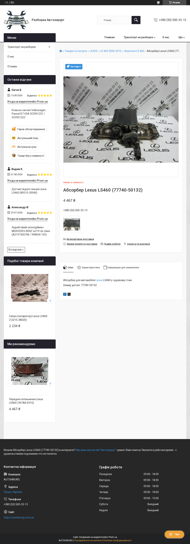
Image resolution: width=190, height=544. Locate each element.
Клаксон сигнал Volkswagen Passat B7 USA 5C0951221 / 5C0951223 (29, 114)
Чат (177, 534)
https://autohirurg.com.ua (19, 517)
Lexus (99, 280)
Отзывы (12, 66)
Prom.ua (113, 537)
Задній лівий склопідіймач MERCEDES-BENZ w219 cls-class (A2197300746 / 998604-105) (31, 231)
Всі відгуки (15, 249)
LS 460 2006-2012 (111, 51)
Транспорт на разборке (138, 37)
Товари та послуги (76, 51)
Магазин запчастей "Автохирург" (96, 450)
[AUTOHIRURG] (16, 20)
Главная (109, 37)
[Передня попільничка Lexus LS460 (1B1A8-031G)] (29, 371)
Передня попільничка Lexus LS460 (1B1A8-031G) (26, 401)
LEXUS (94, 51)
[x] (69, 294)
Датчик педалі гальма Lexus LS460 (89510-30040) (29, 191)
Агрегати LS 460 (134, 51)
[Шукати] (136, 20)
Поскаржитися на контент (87, 540)
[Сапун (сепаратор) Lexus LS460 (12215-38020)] (29, 288)
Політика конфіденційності (117, 540)
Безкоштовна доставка (80, 239)
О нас (165, 37)
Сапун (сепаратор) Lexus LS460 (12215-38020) (28, 318)
